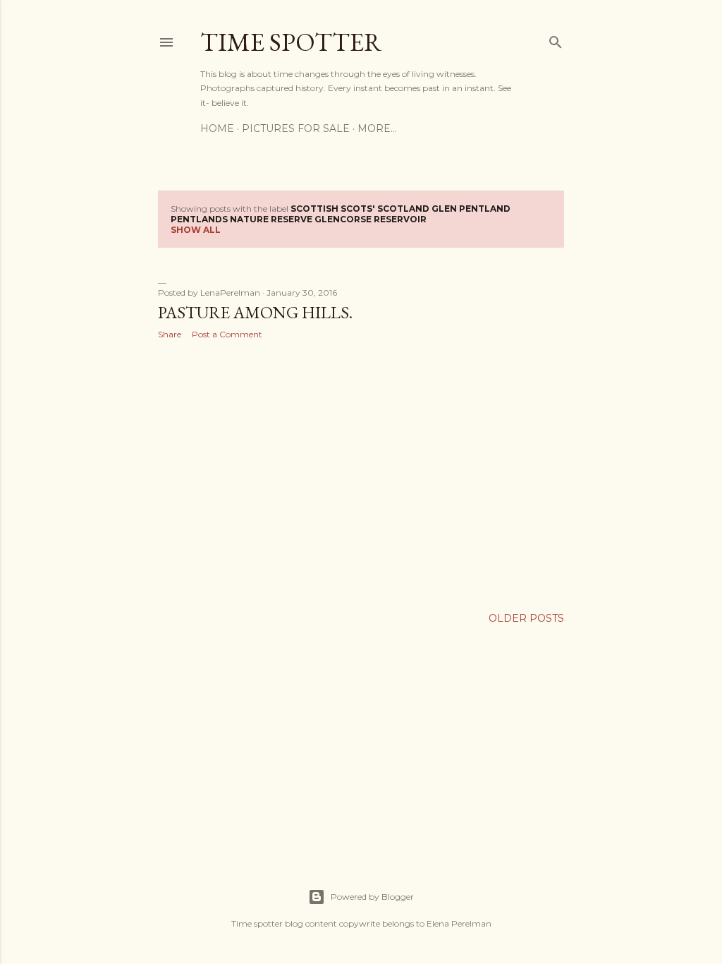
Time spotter (291, 42)
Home (217, 128)
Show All (196, 229)
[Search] (555, 39)
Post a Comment (227, 334)
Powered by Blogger (372, 896)
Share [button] (169, 334)
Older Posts (526, 618)
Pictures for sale (296, 128)
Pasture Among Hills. (255, 312)
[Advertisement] (361, 473)
